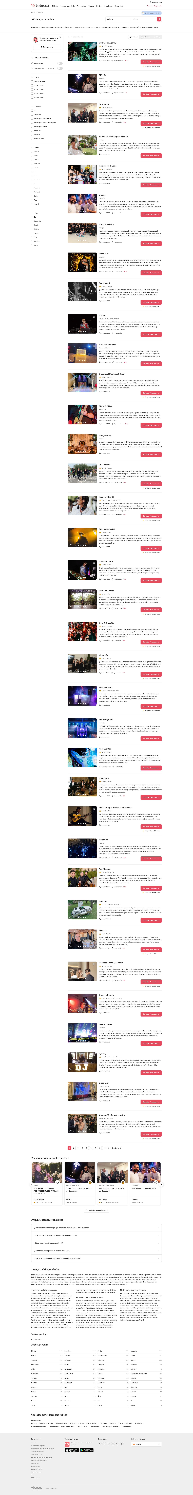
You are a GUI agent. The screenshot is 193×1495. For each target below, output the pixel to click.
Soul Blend (104, 104)
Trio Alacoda (104, 869)
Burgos (33, 1392)
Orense (133, 1392)
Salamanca (68, 1383)
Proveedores (82, 6)
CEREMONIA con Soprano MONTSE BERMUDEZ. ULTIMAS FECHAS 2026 (46, 1191)
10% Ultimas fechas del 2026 (144, 1188)
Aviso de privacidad (37, 1451)
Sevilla (100, 1351)
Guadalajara (68, 1401)
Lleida (100, 1387)
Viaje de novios (82, 1427)
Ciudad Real (69, 1374)
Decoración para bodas (38, 1427)
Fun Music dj (104, 283)
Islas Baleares (102, 1356)
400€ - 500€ (39, 94)
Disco (36, 168)
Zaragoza (101, 1369)
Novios (99, 6)
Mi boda (55, 6)
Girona (67, 1365)
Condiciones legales (38, 1446)
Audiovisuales (39, 139)
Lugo (66, 1396)
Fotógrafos (73, 1423)
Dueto (36, 233)
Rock (36, 176)
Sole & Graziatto (106, 623)
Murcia (133, 1360)
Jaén (33, 1369)
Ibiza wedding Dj (106, 497)
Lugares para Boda (68, 6)
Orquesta (37, 115)
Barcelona (68, 1351)
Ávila (99, 1396)
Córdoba (68, 1360)
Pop (35, 200)
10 (108, 1148)
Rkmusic (102, 930)
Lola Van (103, 901)
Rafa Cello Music (106, 591)
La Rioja (67, 1392)
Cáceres (34, 1387)
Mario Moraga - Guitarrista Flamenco (115, 807)
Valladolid (101, 1378)
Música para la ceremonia (42, 119)
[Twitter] (104, 1443)
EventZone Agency (107, 43)
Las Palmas (68, 1369)
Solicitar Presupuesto (151, 62)
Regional (37, 188)
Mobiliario (113, 1423)
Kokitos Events (105, 687)
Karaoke (37, 135)
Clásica (36, 152)
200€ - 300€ (39, 85)
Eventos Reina (105, 1024)
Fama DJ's (103, 254)
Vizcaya (34, 1378)
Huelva (67, 1378)
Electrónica (38, 180)
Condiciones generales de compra (42, 1448)
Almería (133, 1378)
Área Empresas (156, 2)
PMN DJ (102, 75)
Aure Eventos (105, 749)
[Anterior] (32, 1184)
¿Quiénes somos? (37, 1469)
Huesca (100, 1392)
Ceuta (100, 1405)
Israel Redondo (106, 561)
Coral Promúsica (106, 224)
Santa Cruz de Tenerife (139, 1374)
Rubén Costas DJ (107, 529)
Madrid (33, 1351)
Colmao (102, 195)
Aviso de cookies (37, 1454)
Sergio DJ (103, 840)
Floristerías (138, 1423)
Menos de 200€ (39, 81)
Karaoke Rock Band (108, 166)
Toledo (100, 1374)
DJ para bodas (36, 1339)
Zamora (133, 1401)
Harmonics (104, 778)
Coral (36, 156)
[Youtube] (117, 1443)
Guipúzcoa (134, 1383)
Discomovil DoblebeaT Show (112, 374)
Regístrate (158, 6)
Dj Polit (102, 315)
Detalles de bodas (62, 1423)
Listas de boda (54, 1427)
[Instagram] (113, 1443)
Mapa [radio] (158, 37)
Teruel (67, 1405)
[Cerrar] (60, 37)
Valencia (134, 1351)
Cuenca (133, 1396)
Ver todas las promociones (96, 1210)
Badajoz (133, 1369)
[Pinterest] (108, 1443)
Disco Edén (104, 1083)
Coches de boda (91, 1423)
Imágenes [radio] (147, 37)
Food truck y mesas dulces (110, 1427)
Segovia (34, 1396)
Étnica (36, 196)
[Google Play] (87, 1452)
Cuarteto (37, 241)
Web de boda (35, 1478)
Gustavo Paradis (106, 995)
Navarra (34, 1383)
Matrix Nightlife (106, 719)
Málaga (33, 1356)
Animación (37, 131)
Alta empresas (36, 1466)
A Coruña (101, 1360)
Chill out (37, 164)
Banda (36, 225)
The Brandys (104, 465)
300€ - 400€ (39, 89)
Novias (91, 6)
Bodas (33, 12)
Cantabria (34, 1374)
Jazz (35, 172)
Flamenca (37, 184)
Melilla (133, 1405)
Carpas (121, 1423)
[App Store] (72, 1452)
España (138, 1444)
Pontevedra (35, 1365)
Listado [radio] (134, 37)
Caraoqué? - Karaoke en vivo (112, 1115)
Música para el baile (41, 127)
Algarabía (103, 655)
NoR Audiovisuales (107, 344)
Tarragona (101, 1365)
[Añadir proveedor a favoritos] (94, 44)
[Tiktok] (122, 1443)
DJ (35, 111)
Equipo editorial (36, 1472)
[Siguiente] (161, 1184)
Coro (36, 245)
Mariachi (37, 192)
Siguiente (115, 1148)
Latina (36, 160)
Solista (36, 229)
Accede (149, 6)
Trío (35, 237)
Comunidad (119, 6)
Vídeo (82, 1423)
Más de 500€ (39, 98)
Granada (34, 1360)
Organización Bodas (67, 1427)
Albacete (134, 1387)
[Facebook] (100, 1443)
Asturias (134, 1365)
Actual (36, 204)
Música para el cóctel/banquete (45, 123)
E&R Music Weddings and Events (113, 136)
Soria (33, 1405)
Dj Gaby (102, 1053)
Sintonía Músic (105, 406)
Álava (100, 1401)
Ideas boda (108, 6)
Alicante (67, 1356)
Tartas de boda (95, 1427)
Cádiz (133, 1356)
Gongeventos (105, 435)
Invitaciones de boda (46, 1423)
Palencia (34, 1401)
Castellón (101, 1383)
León (66, 1387)
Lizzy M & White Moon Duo (111, 963)
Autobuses (103, 1423)
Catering (34, 1423)
